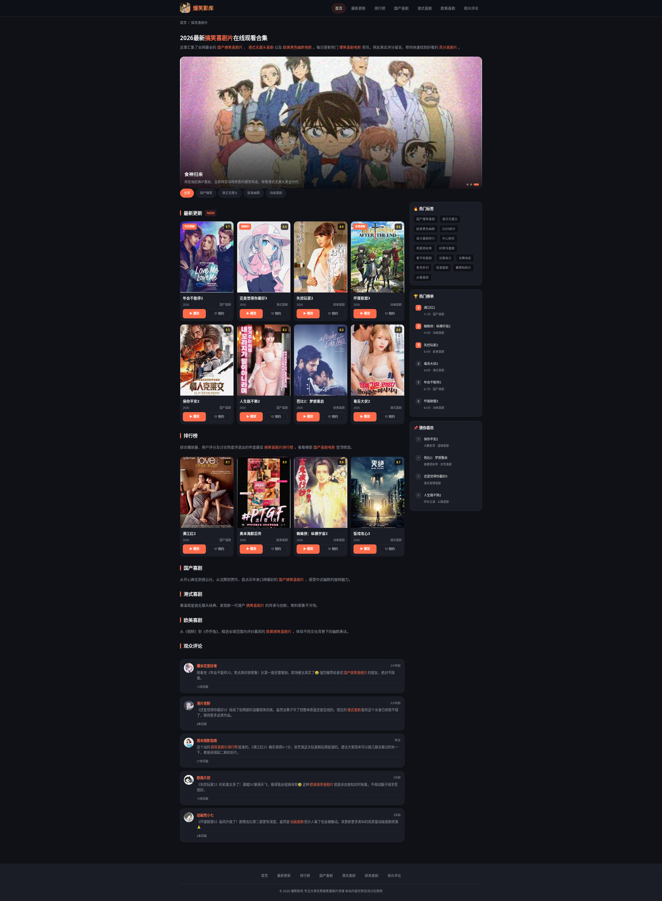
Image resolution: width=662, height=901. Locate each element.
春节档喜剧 (424, 258)
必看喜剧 (422, 277)
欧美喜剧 (448, 8)
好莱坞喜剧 (447, 248)
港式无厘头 (230, 193)
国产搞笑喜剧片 (230, 47)
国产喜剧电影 (324, 447)
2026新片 (449, 229)
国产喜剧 (401, 8)
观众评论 (471, 8)
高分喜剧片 (448, 47)
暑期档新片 (463, 267)
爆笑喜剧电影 (350, 47)
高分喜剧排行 (425, 238)
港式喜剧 (424, 8)
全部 (187, 193)
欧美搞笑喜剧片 (278, 631)
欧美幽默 (253, 193)
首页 (338, 8)
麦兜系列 (422, 267)
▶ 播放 (194, 313)
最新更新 (358, 8)
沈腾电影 (465, 258)
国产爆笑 (206, 193)
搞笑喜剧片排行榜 (278, 447)
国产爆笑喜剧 (425, 219)
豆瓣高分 (445, 258)
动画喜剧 (276, 193)
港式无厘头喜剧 (261, 47)
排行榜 (379, 8)
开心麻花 (448, 238)
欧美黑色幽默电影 (297, 47)
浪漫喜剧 (442, 267)
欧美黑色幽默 (425, 229)
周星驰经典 (424, 248)
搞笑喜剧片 (255, 605)
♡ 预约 (219, 313)
